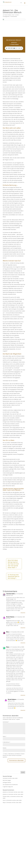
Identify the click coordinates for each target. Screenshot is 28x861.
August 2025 (6, 822)
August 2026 (6, 812)
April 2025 (5, 825)
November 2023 (6, 840)
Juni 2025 (5, 824)
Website (4, 748)
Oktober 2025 (6, 820)
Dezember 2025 (6, 818)
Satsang (11, 815)
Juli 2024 (5, 833)
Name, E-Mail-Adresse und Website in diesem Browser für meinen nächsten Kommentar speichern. (13, 755)
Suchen (22, 772)
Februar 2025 (6, 827)
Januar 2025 (6, 828)
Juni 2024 (5, 834)
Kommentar (6, 722)
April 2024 (5, 836)
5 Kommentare (13, 16)
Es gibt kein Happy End (8, 786)
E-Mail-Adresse (6, 742)
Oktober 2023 (6, 841)
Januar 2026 (6, 817)
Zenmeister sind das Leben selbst (10, 778)
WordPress (21, 859)
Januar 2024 (6, 839)
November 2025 (6, 819)
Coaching (11, 813)
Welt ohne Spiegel (7, 780)
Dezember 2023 (6, 839)
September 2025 (6, 821)
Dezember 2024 (6, 829)
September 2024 (6, 832)
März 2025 (5, 826)
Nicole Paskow (8, 14)
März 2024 (5, 837)
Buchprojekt (12, 812)
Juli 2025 (5, 823)
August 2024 (6, 832)
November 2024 (6, 830)
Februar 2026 (6, 817)
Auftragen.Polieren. (7, 782)
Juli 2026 (5, 813)
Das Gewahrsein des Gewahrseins (10, 784)
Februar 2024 (6, 838)
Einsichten (12, 814)
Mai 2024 (5, 835)
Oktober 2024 (6, 831)
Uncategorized (6, 16)
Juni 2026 (5, 814)
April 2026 (5, 816)
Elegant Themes (12, 859)
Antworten (23, 612)
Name (4, 736)
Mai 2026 (5, 815)
